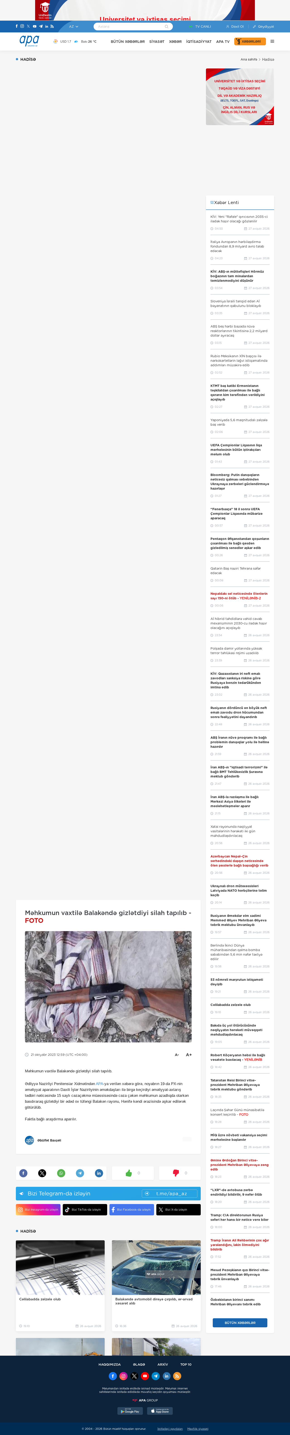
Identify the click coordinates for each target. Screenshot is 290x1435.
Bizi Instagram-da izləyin (41, 1209)
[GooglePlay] (130, 1411)
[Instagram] (22, 26)
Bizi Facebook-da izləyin (133, 1209)
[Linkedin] (46, 26)
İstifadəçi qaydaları (170, 1428)
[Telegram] (41, 26)
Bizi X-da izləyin (176, 1209)
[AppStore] (160, 1411)
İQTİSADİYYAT (199, 41)
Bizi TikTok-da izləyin (86, 1209)
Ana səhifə (249, 59)
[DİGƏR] (270, 41)
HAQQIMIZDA (110, 1364)
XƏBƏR (175, 41)
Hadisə (268, 59)
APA (99, 1084)
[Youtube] (34, 26)
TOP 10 (185, 1364)
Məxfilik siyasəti (197, 1428)
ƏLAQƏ (139, 1364)
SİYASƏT (156, 41)
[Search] (166, 27)
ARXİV (162, 1364)
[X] (28, 26)
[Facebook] (17, 26)
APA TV (223, 41)
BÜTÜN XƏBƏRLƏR (128, 41)
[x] (134, 1376)
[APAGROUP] (145, 1400)
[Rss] (52, 26)
